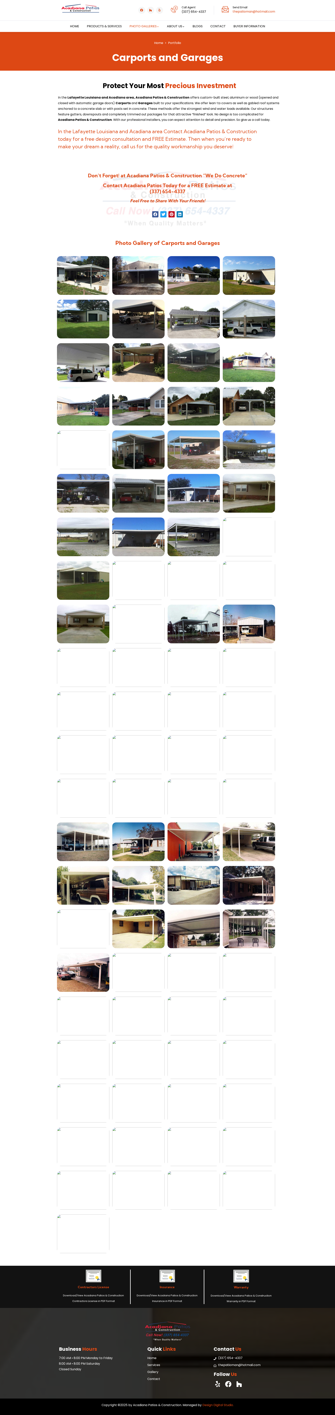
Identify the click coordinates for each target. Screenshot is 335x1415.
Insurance (167, 1287)
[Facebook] (141, 10)
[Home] (80, 10)
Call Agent (189, 7)
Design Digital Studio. (218, 1405)
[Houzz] (150, 10)
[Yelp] (159, 10)
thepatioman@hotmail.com (254, 11)
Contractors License (93, 1287)
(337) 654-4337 (167, 191)
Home (158, 43)
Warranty (241, 1287)
